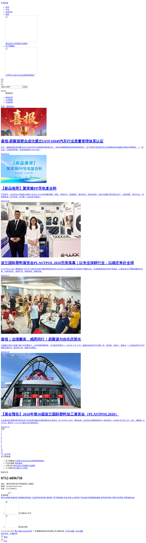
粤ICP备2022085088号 (23, 531)
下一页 (3, 454)
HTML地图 (69, 531)
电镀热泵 (14, 498)
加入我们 (17, 468)
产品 (7, 10)
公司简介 (9, 75)
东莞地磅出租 (129, 498)
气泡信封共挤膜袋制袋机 (90, 498)
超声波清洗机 (106, 498)
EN (2, 79)
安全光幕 (67, 498)
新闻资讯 (10, 106)
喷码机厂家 (51, 498)
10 (2, 450)
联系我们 (31, 75)
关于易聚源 (10, 46)
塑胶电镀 (59, 498)
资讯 (7, 14)
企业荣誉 (23, 75)
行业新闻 (23, 44)
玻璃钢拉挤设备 (24, 498)
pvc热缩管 (76, 498)
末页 (8, 454)
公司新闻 (16, 44)
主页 (3, 106)
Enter (25, 87)
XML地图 (79, 531)
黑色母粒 (18, 463)
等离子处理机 (117, 498)
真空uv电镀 (5, 498)
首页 (7, 7)
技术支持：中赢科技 (9, 534)
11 (2, 452)
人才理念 (24, 468)
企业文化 (9, 12)
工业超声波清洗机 (38, 498)
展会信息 (9, 44)
